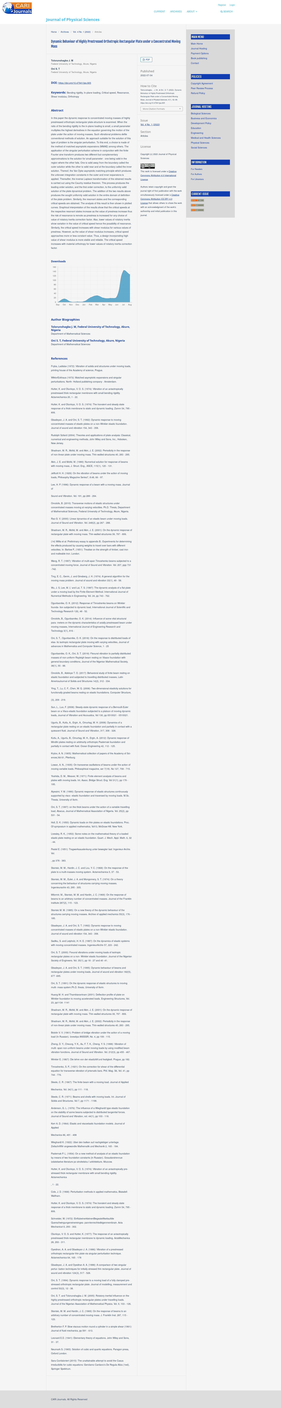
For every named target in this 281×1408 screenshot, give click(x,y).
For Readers (196, 169)
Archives (176, 11)
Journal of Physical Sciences (73, 19)
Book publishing (199, 58)
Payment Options (200, 53)
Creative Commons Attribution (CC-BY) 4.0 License (159, 198)
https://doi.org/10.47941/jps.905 (74, 82)
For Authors (196, 174)
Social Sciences (199, 147)
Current (159, 11)
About (191, 11)
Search (228, 11)
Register (222, 4)
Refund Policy (198, 93)
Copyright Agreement (202, 83)
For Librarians (197, 179)
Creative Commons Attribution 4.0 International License (158, 175)
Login (232, 4)
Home (54, 31)
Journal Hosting (199, 48)
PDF (147, 59)
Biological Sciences (201, 113)
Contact (195, 63)
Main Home (197, 43)
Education (196, 128)
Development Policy (201, 123)
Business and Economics (204, 118)
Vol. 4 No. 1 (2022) (82, 31)
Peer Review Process (202, 88)
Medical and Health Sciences (206, 137)
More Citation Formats (154, 108)
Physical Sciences (200, 142)
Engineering (197, 132)
